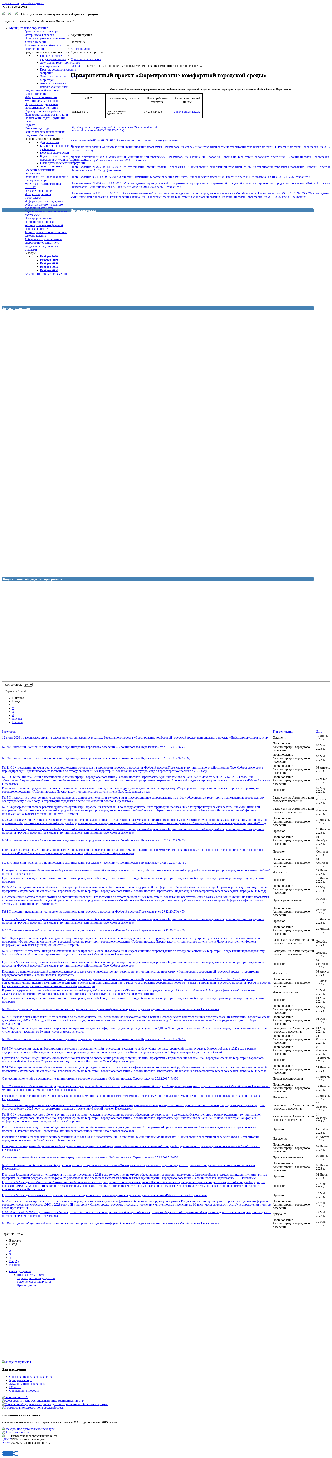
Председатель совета (30, 1274)
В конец (17, 722)
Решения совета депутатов (34, 1281)
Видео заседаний (83, 210)
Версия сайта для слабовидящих (23, 3)
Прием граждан (27, 1285)
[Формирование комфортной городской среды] (33, 1407)
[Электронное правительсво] (28, 1429)
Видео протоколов (16, 308)
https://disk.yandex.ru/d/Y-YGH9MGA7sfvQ (97, 130)
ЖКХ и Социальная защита (27, 1383)
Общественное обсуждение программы (32, 579)
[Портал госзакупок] (16, 1432)
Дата (319, 731)
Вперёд (17, 718)
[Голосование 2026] (15, 1397)
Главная (76, 65)
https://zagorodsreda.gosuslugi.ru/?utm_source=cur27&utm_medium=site (115, 127)
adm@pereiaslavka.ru (187, 111)
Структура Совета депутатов (36, 1278)
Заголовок (9, 731)
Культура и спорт (20, 1380)
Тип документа (283, 731)
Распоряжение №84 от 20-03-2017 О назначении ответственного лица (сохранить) (124, 140)
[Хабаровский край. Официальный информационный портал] (43, 1400)
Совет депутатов (20, 1271)
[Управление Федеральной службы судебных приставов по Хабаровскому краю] (55, 1404)
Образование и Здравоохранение (30, 1376)
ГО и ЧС (15, 1387)
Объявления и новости (24, 1390)
